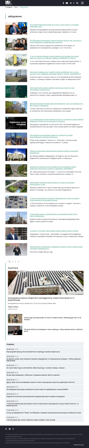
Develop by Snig (79, 445)
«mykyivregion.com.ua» (14, 436)
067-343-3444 (64, 443)
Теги (15, 7)
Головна (8, 7)
